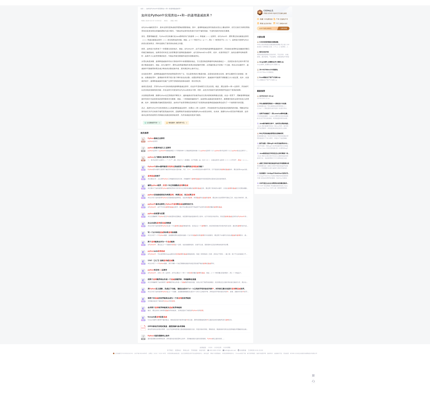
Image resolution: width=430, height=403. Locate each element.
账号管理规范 (251, 353)
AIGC (166, 21)
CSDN (210, 347)
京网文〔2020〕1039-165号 (157, 353)
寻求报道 (194, 350)
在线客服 (243, 350)
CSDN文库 (217, 347)
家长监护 (206, 353)
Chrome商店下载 (240, 353)
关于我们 (170, 350)
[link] (142, 8)
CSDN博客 (226, 347)
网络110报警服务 (215, 353)
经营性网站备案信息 (173, 353)
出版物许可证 (278, 353)
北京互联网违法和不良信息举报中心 (191, 353)
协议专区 (202, 350)
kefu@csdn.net (230, 350)
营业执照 (286, 353)
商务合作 (186, 350)
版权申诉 (270, 353)
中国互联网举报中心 (228, 353)
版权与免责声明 (261, 353)
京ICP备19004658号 (140, 353)
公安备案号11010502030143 (124, 353)
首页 (142, 8)
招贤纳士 (178, 350)
